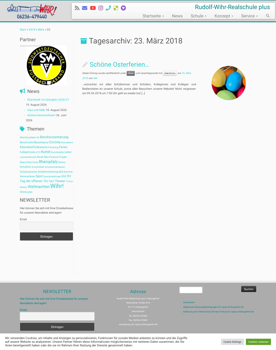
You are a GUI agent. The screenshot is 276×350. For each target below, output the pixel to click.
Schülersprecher (28, 171)
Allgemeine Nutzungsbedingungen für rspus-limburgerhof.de (213, 307)
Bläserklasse (41, 142)
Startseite (152, 16)
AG (37, 137)
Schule (197, 16)
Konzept (223, 16)
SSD (63, 176)
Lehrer (68, 152)
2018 (32, 29)
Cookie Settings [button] (232, 341)
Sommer (68, 171)
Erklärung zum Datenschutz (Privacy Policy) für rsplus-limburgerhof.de (218, 311)
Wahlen (23, 187)
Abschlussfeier (28, 137)
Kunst (45, 152)
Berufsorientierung (54, 137)
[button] (266, 16)
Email (23, 219)
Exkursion (41, 147)
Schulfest (25, 166)
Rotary (61, 162)
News (177, 16)
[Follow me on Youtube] (94, 8)
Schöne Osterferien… (119, 64)
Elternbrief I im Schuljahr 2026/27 (48, 99)
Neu (46, 156)
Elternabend (67, 142)
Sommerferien (27, 176)
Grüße (32, 152)
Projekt (63, 157)
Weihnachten (39, 186)
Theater (60, 181)
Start (23, 29)
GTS (38, 152)
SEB (61, 171)
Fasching (53, 147)
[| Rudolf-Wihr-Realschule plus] (32, 10)
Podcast (53, 157)
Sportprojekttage (52, 176)
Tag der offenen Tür (34, 181)
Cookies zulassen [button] (258, 341)
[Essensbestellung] (117, 8)
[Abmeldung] (125, 8)
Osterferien (169, 73)
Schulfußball (38, 167)
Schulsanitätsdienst (55, 167)
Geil (95, 78)
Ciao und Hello (36, 110)
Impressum (189, 302)
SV (69, 176)
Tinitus (69, 181)
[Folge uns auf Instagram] (102, 8)
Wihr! (57, 185)
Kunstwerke (57, 152)
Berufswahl (26, 142)
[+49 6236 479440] (110, 8)
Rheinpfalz (48, 161)
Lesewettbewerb (28, 157)
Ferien (63, 147)
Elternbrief (27, 147)
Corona (54, 142)
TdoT (51, 181)
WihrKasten (26, 192)
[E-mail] (86, 8)
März (41, 29)
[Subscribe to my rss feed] (78, 8)
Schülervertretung (48, 171)
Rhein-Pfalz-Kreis (29, 162)
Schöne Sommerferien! (41, 115)
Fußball (24, 152)
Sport (39, 176)
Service (248, 16)
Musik (40, 157)
